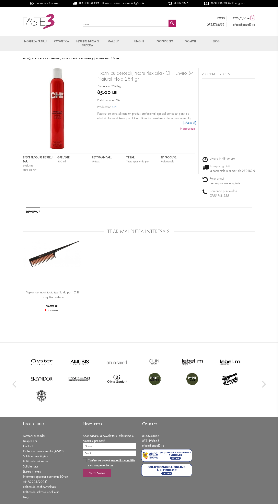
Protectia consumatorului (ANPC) (43, 451)
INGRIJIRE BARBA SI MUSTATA (87, 43)
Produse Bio (165, 41)
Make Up (113, 41)
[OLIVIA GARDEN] (117, 379)
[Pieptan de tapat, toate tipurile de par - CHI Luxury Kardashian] (52, 254)
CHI (114, 107)
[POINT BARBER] (155, 379)
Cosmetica (61, 41)
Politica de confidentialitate (39, 487)
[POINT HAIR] (192, 379)
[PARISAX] (79, 379)
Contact (28, 446)
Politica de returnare (35, 461)
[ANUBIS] (79, 362)
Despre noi (30, 441)
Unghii (139, 41)
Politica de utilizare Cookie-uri (41, 492)
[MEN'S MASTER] (42, 395)
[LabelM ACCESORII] (230, 362)
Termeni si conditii (34, 436)
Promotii (190, 41)
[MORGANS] (230, 379)
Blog (216, 41)
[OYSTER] (42, 362)
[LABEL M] (192, 362)
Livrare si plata (32, 471)
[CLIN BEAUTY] (155, 362)
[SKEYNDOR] (42, 379)
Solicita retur (30, 466)
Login (221, 18)
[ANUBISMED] (117, 362)
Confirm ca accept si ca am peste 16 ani (111, 462)
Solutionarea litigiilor (35, 456)
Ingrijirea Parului (35, 41)
